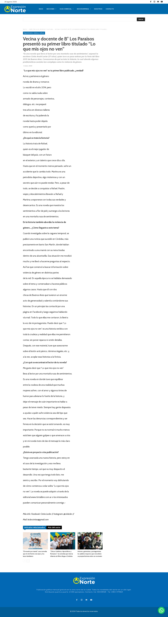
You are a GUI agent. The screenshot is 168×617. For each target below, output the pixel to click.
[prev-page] (24, 560)
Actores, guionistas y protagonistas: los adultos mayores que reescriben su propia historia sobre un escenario (90, 553)
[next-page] (28, 560)
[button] (161, 610)
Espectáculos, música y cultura (41, 29)
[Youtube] (162, 2)
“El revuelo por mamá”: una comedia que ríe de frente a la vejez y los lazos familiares (35, 553)
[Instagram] (154, 2)
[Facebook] (151, 2)
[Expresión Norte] (18, 8)
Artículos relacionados (34, 527)
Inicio (25, 29)
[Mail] (158, 2)
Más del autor (54, 527)
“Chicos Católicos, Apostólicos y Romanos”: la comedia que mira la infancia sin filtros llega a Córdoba (61, 553)
